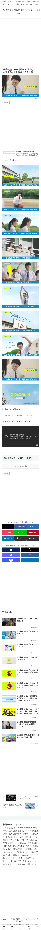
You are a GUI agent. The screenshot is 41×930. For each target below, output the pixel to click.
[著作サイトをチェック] (11, 549)
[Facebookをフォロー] (30, 555)
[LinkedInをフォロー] (30, 560)
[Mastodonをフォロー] (11, 555)
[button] (20, 538)
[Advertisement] (20, 43)
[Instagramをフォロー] (11, 560)
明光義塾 (6, 102)
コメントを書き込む (20, 466)
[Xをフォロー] (30, 549)
